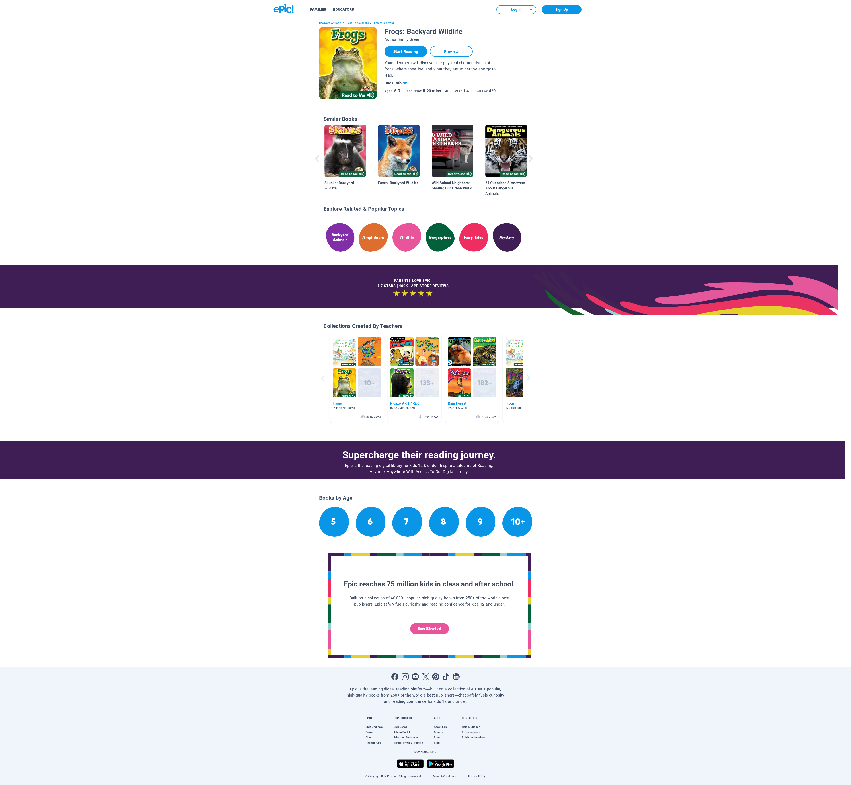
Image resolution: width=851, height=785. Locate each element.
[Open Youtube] (415, 676)
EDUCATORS (343, 9)
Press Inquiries (471, 732)
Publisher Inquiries (473, 737)
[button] (357, 378)
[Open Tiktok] (445, 676)
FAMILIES (318, 9)
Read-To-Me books (358, 23)
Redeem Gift (373, 742)
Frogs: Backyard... (385, 23)
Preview (451, 51)
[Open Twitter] (425, 676)
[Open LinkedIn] (456, 676)
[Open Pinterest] (435, 676)
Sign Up (561, 9)
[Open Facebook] (394, 676)
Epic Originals (374, 727)
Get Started (429, 629)
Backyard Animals (330, 23)
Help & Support (471, 727)
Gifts (368, 737)
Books (369, 732)
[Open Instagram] (405, 676)
